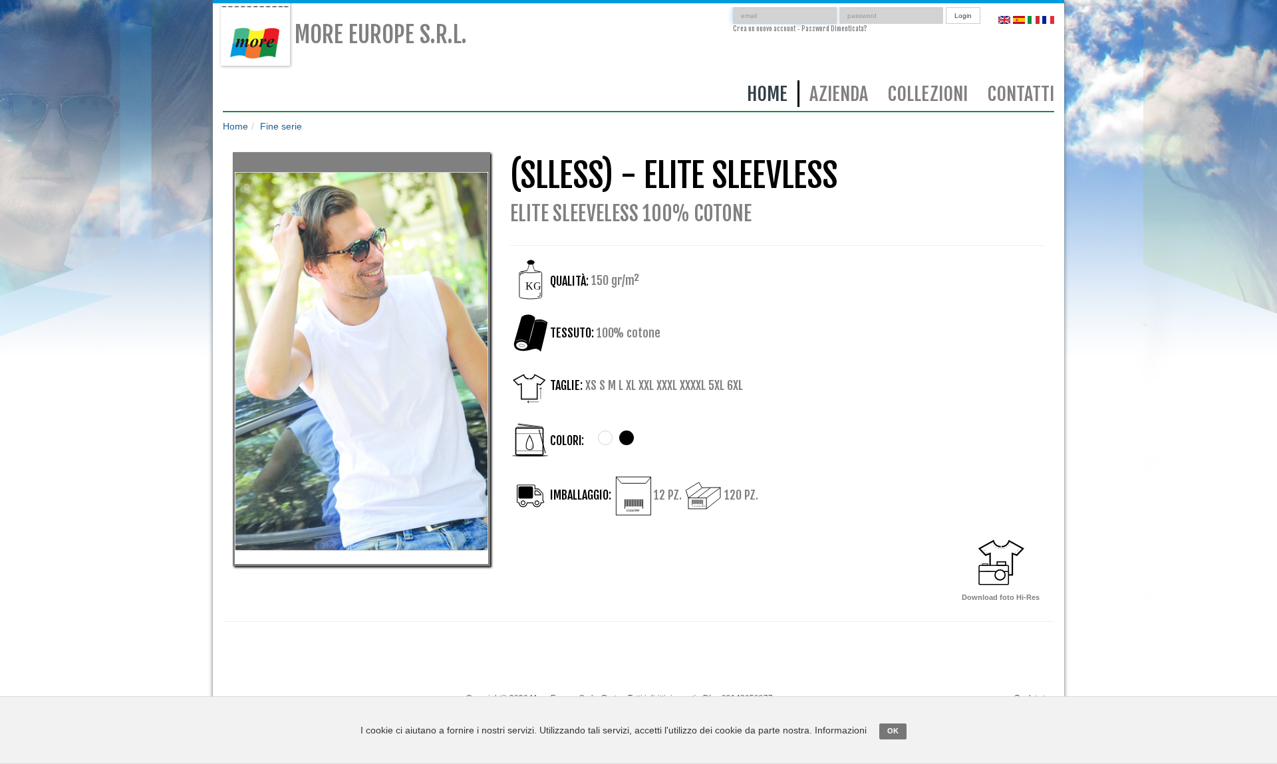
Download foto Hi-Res (1001, 597)
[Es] (1019, 19)
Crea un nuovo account (764, 29)
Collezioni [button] (928, 94)
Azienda (838, 94)
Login (963, 15)
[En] (1004, 19)
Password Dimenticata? (834, 29)
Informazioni (841, 730)
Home (767, 94)
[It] (1034, 19)
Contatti (1021, 94)
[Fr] (1048, 19)
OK (893, 731)
